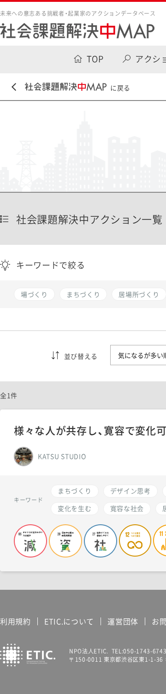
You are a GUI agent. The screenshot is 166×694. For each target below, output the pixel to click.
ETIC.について (69, 621)
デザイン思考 (130, 490)
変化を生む (75, 508)
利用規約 (15, 621)
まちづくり (75, 490)
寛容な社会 (127, 508)
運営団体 (122, 621)
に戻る (120, 87)
